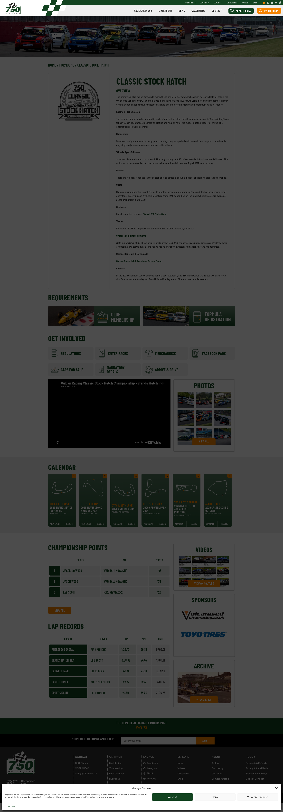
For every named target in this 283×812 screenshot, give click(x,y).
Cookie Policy (10, 806)
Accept (172, 797)
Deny (215, 797)
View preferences (257, 797)
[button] (276, 788)
